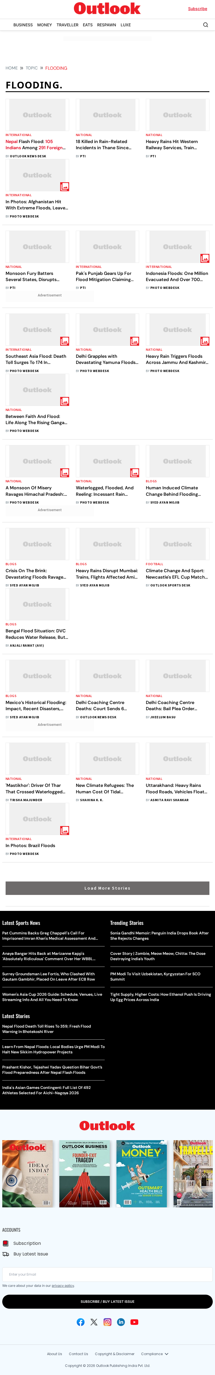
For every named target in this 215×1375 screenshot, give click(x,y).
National (84, 135)
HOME (12, 68)
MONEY (44, 24)
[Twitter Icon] (94, 1322)
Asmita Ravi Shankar (169, 800)
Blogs (151, 481)
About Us (54, 1353)
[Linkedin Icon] (120, 1322)
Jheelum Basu (163, 717)
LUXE (126, 24)
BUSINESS (23, 24)
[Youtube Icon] (134, 1322)
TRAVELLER (67, 24)
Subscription (27, 1243)
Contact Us (78, 1353)
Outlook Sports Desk (170, 585)
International (19, 135)
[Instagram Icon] (107, 1322)
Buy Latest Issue (30, 1254)
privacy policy (63, 1285)
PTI (83, 156)
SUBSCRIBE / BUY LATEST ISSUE (107, 1301)
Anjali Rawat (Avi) (27, 645)
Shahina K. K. (91, 800)
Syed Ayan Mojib (165, 502)
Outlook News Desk (28, 156)
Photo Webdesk (24, 216)
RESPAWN (106, 24)
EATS (88, 24)
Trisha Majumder (26, 800)
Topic (32, 68)
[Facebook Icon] (80, 1322)
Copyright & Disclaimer (114, 1353)
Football (154, 564)
